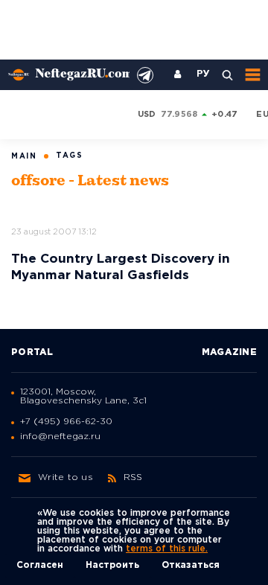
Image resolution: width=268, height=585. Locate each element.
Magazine (229, 352)
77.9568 (179, 114)
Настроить (112, 565)
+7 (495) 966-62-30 (66, 422)
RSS (133, 477)
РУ (203, 74)
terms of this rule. (167, 549)
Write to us (65, 477)
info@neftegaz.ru (60, 436)
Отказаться (191, 565)
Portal (32, 352)
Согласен (39, 565)
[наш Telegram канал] (145, 75)
